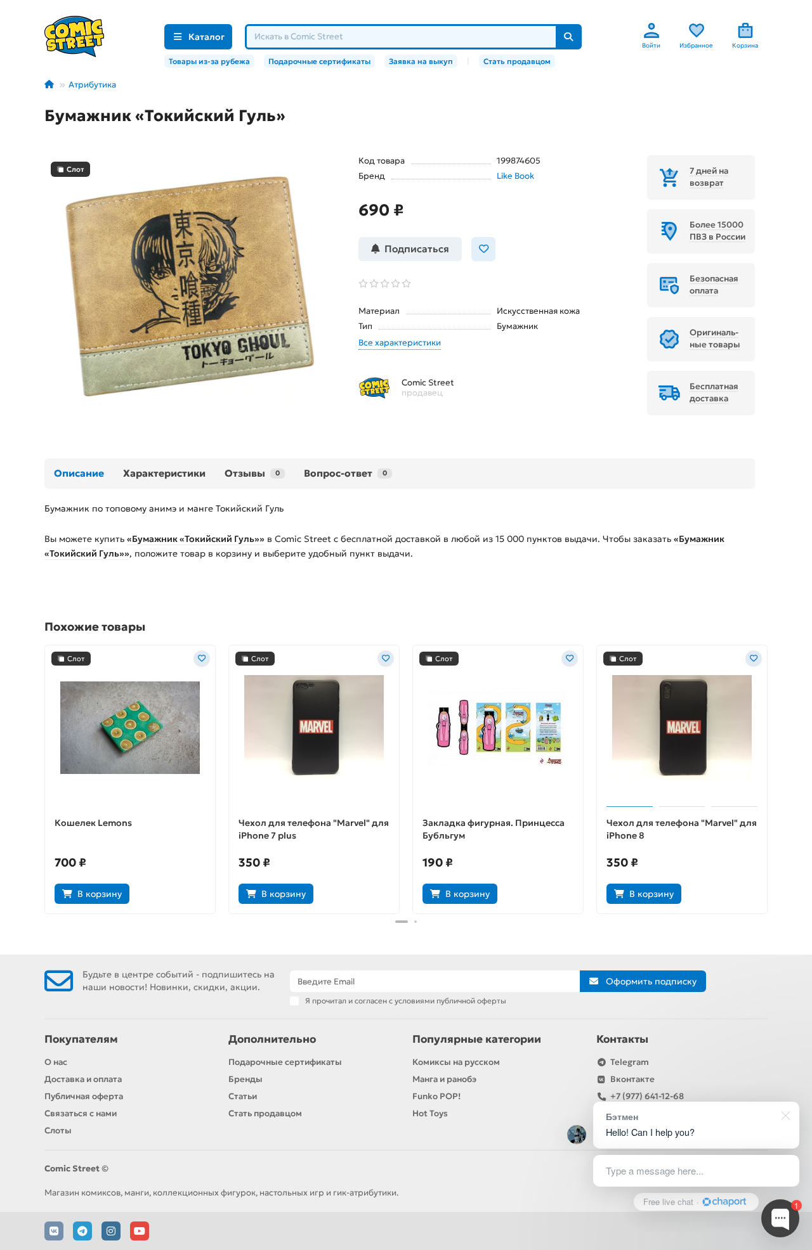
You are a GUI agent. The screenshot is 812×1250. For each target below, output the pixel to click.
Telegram (629, 1062)
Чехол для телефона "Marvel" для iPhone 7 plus (314, 829)
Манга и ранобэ (444, 1079)
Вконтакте (632, 1079)
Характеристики (164, 473)
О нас (55, 1062)
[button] (45, 778)
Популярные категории (476, 1039)
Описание (79, 473)
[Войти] (651, 30)
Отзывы (252, 473)
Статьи (242, 1096)
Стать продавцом (517, 61)
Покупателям (81, 1039)
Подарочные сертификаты (319, 61)
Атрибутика (92, 84)
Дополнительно (272, 1039)
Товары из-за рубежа (209, 61)
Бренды (245, 1079)
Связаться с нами (80, 1113)
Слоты (58, 1130)
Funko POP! (436, 1096)
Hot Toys (430, 1113)
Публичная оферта (83, 1096)
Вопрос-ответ (345, 473)
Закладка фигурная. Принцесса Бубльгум (493, 829)
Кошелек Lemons (93, 822)
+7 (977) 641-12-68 (647, 1096)
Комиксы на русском (456, 1062)
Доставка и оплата (83, 1079)
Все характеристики (399, 342)
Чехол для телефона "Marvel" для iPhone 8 (681, 829)
